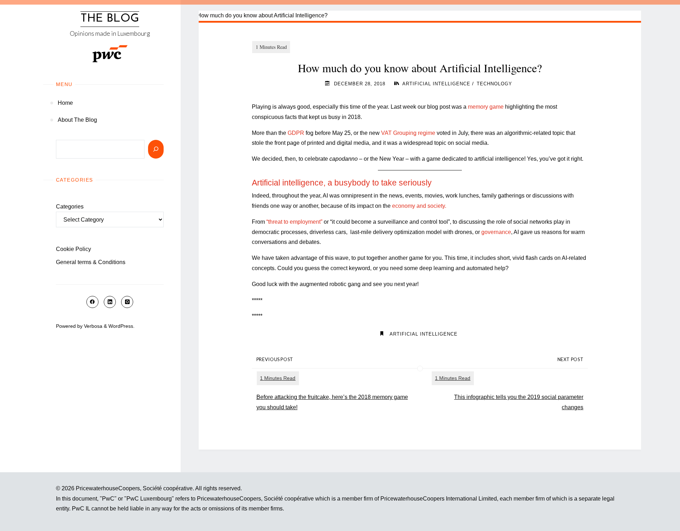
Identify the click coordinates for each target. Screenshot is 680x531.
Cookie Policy (73, 249)
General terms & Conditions (90, 262)
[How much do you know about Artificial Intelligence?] (419, 16)
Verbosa (92, 326)
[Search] (156, 149)
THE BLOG (109, 18)
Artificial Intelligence (436, 83)
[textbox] (420, 183)
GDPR (296, 133)
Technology (494, 83)
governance (496, 232)
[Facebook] (92, 302)
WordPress (120, 326)
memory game (486, 107)
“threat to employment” (294, 222)
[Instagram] (127, 302)
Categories (70, 207)
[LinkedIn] (110, 302)
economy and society (418, 206)
